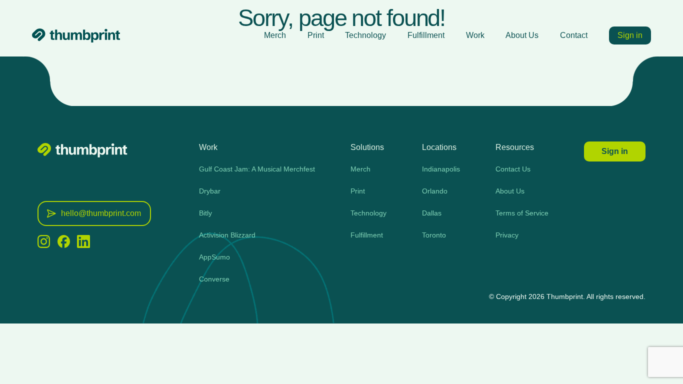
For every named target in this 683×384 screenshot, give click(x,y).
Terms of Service (522, 213)
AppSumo (214, 257)
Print (316, 35)
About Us (522, 35)
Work (475, 35)
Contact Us (513, 169)
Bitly (205, 213)
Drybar (209, 191)
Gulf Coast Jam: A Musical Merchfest (257, 169)
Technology (365, 35)
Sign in (630, 35)
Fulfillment (426, 35)
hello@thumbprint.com (101, 213)
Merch (275, 35)
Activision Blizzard (227, 235)
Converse (214, 279)
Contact (574, 35)
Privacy (507, 235)
